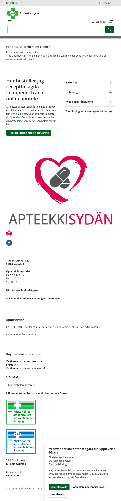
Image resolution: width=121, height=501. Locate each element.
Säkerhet (71, 82)
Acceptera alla (59, 487)
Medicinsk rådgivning (79, 101)
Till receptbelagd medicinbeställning (29, 132)
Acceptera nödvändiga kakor (89, 487)
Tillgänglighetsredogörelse (21, 385)
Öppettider (12, 3)
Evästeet (11, 364)
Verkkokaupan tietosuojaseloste (24, 361)
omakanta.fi (22, 113)
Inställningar (58, 494)
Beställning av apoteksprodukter (86, 111)
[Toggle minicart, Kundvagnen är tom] (111, 21)
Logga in (100, 21)
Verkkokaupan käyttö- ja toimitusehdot (27, 368)
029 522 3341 (13, 475)
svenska (106, 3)
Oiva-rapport (13, 376)
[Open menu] (9, 21)
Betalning (72, 92)
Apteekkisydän (30, 13)
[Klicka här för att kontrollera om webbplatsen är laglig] (60, 412)
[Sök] (109, 29)
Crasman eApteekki (44, 488)
